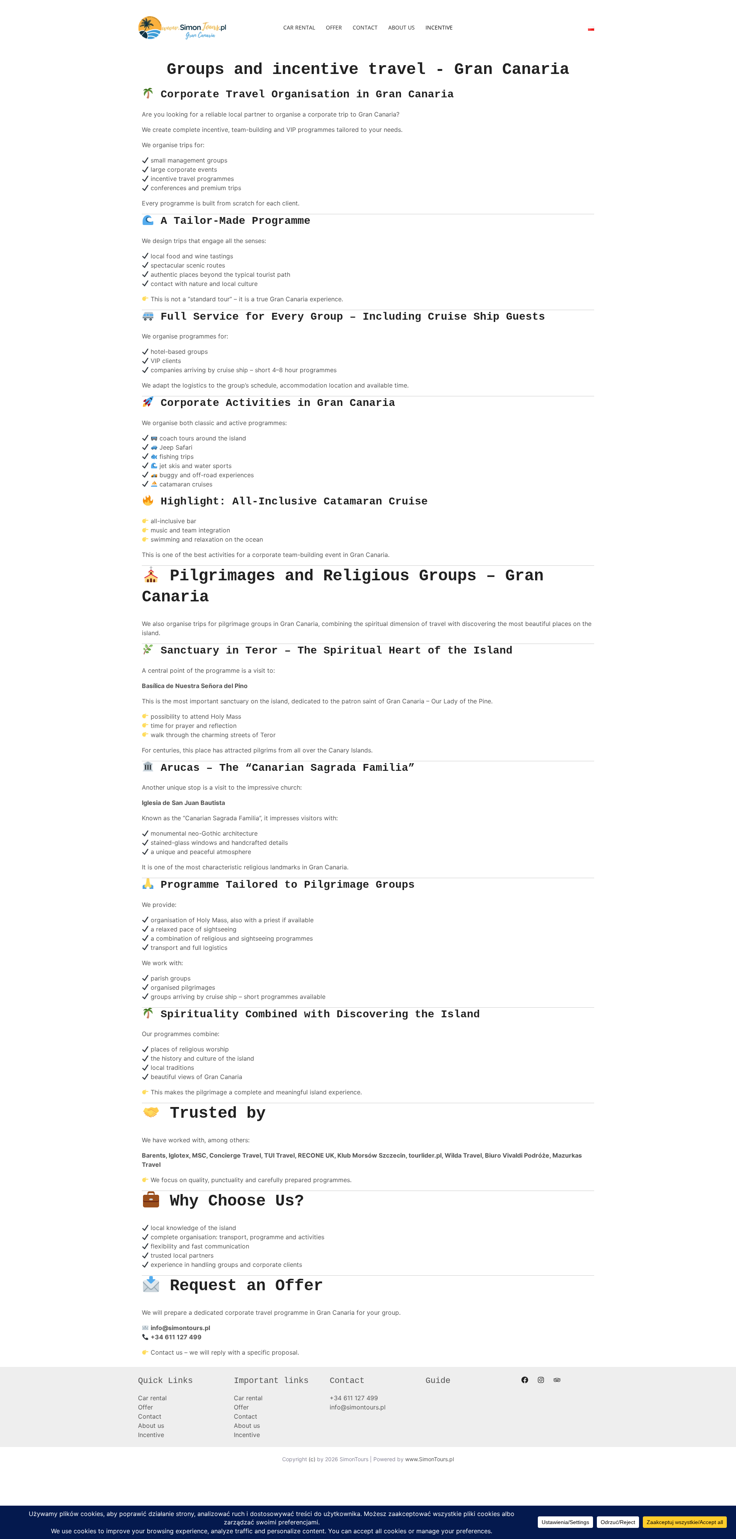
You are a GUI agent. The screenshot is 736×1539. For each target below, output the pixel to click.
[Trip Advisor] (557, 1379)
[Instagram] (540, 1379)
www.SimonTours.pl (429, 1459)
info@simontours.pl (180, 1328)
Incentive (439, 27)
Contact (365, 27)
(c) (312, 1459)
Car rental (299, 27)
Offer (334, 27)
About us (401, 27)
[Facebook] (524, 1379)
